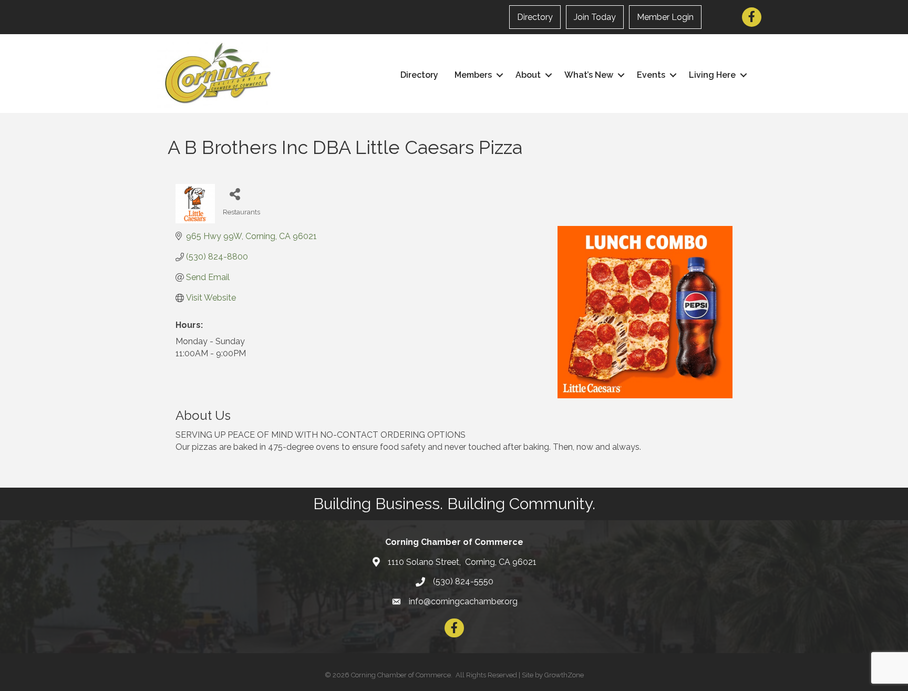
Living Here (712, 75)
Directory (535, 17)
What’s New (588, 75)
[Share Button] (234, 193)
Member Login (665, 17)
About (528, 75)
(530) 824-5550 (463, 581)
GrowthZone (564, 675)
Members (473, 75)
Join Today (595, 17)
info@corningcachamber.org (463, 601)
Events (651, 75)
